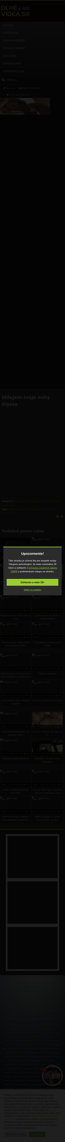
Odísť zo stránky (32, 589)
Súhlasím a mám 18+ (32, 582)
